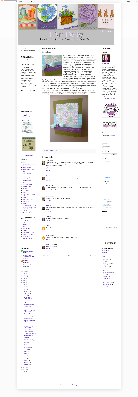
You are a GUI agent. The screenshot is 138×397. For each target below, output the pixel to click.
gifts (104, 274)
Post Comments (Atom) (54, 258)
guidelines (54, 152)
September (27, 347)
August (26, 349)
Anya (24, 162)
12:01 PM (48, 211)
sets (104, 286)
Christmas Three (28, 314)
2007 (24, 369)
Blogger (76, 385)
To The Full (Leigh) (27, 211)
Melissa (48, 235)
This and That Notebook (30, 333)
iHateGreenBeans (28, 251)
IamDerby (106, 63)
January (26, 364)
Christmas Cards (28, 318)
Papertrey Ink (26, 201)
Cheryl (48, 185)
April (25, 358)
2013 (24, 280)
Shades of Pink (26, 242)
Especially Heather (27, 228)
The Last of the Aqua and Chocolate (29, 330)
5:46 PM (48, 191)
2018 (24, 273)
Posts (105, 143)
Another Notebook (28, 324)
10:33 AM (48, 200)
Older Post (93, 255)
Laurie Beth (25, 188)
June (25, 353)
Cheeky (24, 224)
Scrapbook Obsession (28, 238)
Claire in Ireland (27, 167)
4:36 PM (48, 180)
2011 (24, 284)
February (26, 362)
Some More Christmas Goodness (29, 311)
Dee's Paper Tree (27, 173)
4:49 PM (48, 230)
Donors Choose (27, 60)
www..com (107, 161)
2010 (24, 287)
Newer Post (45, 255)
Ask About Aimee (27, 221)
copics (105, 265)
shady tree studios (108, 272)
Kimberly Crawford (27, 184)
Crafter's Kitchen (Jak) (28, 169)
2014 (24, 278)
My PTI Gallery (26, 116)
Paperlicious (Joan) (27, 199)
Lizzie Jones (26, 190)
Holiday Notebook (28, 335)
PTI (57, 152)
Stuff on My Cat (26, 236)
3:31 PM (48, 170)
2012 (24, 282)
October (26, 345)
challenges (106, 267)
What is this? (107, 177)
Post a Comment (48, 252)
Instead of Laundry (27, 179)
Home (69, 255)
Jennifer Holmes (27, 180)
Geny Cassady (26, 177)
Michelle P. (25, 192)
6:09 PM (48, 239)
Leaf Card (26, 295)
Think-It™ (25, 260)
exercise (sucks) (107, 284)
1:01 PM (48, 220)
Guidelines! (27, 342)
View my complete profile (108, 98)
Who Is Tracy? (26, 213)
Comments (107, 146)
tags (104, 280)
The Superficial (26, 244)
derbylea (105, 205)
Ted (47, 176)
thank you (61, 152)
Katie (24, 182)
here (110, 207)
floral (104, 270)
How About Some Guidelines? (28, 327)
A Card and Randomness (28, 298)
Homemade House (29, 304)
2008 (24, 367)
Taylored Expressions (28, 209)
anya (47, 205)
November (27, 293)
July (25, 351)
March (26, 360)
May (25, 356)
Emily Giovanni (26, 175)
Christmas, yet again (29, 316)
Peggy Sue (25, 203)
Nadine (24, 197)
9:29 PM (48, 248)
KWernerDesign (27, 186)
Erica (24, 226)
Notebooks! (27, 337)
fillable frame (106, 276)
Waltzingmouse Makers (28, 114)
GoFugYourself (27, 265)
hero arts (105, 278)
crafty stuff (48, 152)
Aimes (47, 160)
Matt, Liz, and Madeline (28, 232)
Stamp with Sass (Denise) (29, 207)
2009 (24, 289)
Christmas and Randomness (28, 307)
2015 (24, 276)
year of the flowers (108, 282)
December (27, 291)
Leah (47, 216)
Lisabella (25, 230)
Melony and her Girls (28, 234)
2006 (24, 372)
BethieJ (48, 196)
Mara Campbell (50, 244)
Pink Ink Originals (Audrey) (29, 205)
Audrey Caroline (27, 222)
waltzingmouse (107, 263)
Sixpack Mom (26, 240)
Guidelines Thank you (29, 340)
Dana (24, 171)
